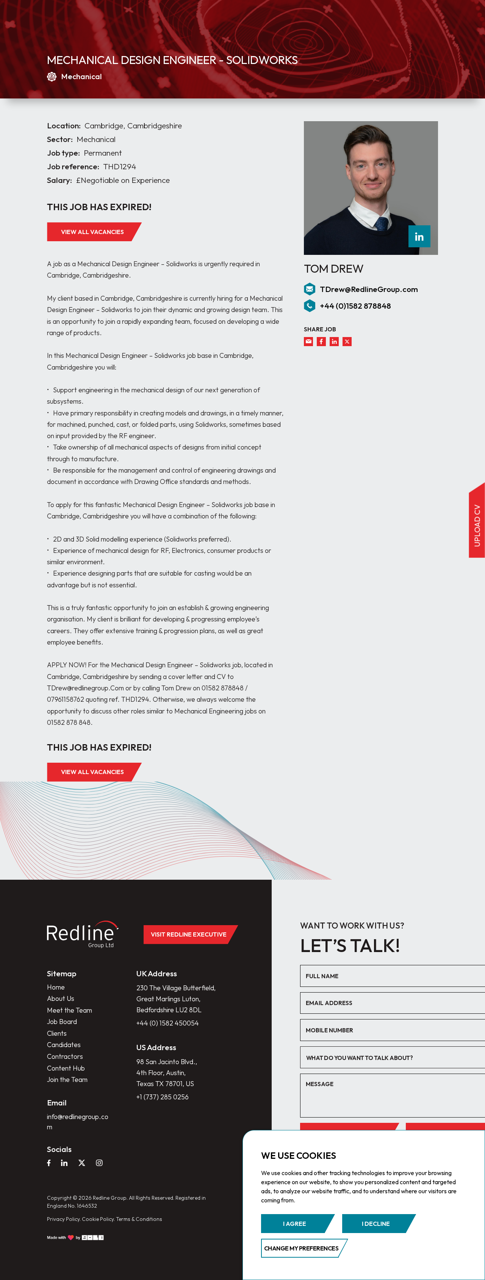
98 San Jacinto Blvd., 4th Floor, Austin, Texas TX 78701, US (166, 1072)
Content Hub (66, 1068)
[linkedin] (419, 236)
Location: (64, 125)
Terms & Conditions (139, 1219)
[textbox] (393, 1058)
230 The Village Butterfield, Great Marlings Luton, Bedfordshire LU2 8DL (176, 998)
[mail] (308, 341)
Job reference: (73, 166)
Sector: (60, 139)
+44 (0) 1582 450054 (167, 1023)
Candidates (64, 1044)
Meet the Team (69, 1010)
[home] (82, 934)
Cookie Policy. (98, 1219)
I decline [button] (376, 1223)
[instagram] (99, 1163)
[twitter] (347, 341)
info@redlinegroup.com (77, 1121)
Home (56, 987)
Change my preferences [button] (301, 1248)
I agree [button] (294, 1223)
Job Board (62, 1021)
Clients (57, 1033)
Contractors (65, 1056)
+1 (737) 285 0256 (162, 1097)
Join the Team (67, 1079)
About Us (60, 998)
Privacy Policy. (64, 1219)
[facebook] (321, 341)
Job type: (63, 152)
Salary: (59, 180)
